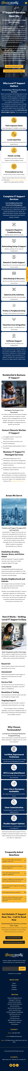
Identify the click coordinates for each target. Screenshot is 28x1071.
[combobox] (10, 969)
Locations (14, 1057)
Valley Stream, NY (6, 1059)
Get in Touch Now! (27, 274)
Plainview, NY (15, 1059)
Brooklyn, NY (22, 1059)
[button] (26, 3)
